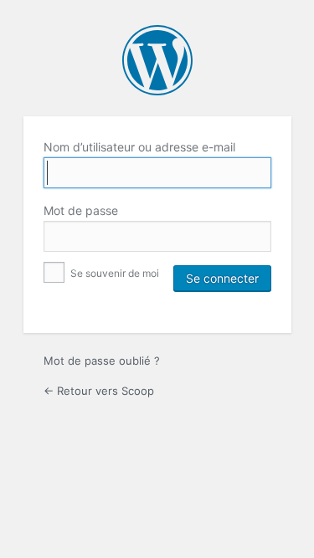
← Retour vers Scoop (99, 390)
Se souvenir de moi (113, 273)
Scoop (157, 60)
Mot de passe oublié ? (102, 360)
